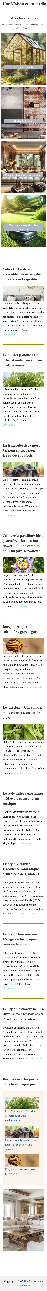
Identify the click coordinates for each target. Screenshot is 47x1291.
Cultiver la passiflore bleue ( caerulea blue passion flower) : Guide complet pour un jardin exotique (23, 543)
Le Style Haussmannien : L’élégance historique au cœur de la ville (22, 939)
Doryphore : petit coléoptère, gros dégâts (20, 629)
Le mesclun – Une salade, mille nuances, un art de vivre (22, 712)
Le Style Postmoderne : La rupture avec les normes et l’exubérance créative (23, 1014)
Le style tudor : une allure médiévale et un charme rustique (23, 798)
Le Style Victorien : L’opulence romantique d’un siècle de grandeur (21, 869)
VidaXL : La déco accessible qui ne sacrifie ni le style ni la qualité (22, 274)
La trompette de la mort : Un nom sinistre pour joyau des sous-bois (22, 450)
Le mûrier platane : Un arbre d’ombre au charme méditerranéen (23, 360)
